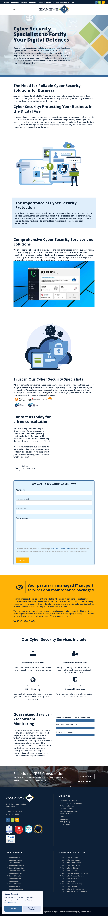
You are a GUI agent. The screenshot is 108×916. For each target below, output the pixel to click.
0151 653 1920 (28, 468)
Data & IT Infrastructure (69, 811)
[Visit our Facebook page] (96, 2)
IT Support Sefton (13, 886)
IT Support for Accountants (70, 857)
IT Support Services (67, 806)
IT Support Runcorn (14, 884)
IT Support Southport (15, 889)
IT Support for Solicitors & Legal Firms (74, 873)
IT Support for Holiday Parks (70, 863)
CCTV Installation (66, 814)
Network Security (66, 808)
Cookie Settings (10, 902)
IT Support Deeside (14, 881)
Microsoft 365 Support (68, 801)
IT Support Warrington (15, 868)
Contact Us (64, 819)
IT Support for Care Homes (70, 860)
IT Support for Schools (68, 871)
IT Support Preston (14, 878)
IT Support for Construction (70, 865)
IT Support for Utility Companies (72, 889)
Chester (46, 2)
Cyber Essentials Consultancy (71, 803)
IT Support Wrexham (15, 876)
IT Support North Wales (16, 871)
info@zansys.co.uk (15, 811)
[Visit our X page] (99, 2)
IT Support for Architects (69, 868)
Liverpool (29, 2)
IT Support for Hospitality (69, 878)
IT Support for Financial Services (72, 876)
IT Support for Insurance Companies (73, 892)
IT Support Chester (14, 863)
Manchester (65, 2)
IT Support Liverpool (14, 860)
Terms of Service (65, 549)
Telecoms (63, 816)
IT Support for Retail (67, 881)
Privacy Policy (54, 549)
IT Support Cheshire (14, 873)
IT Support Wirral (13, 857)
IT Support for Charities (69, 886)
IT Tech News (65, 824)
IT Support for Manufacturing (71, 884)
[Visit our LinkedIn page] (103, 2)
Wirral (12, 2)
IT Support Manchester (15, 865)
